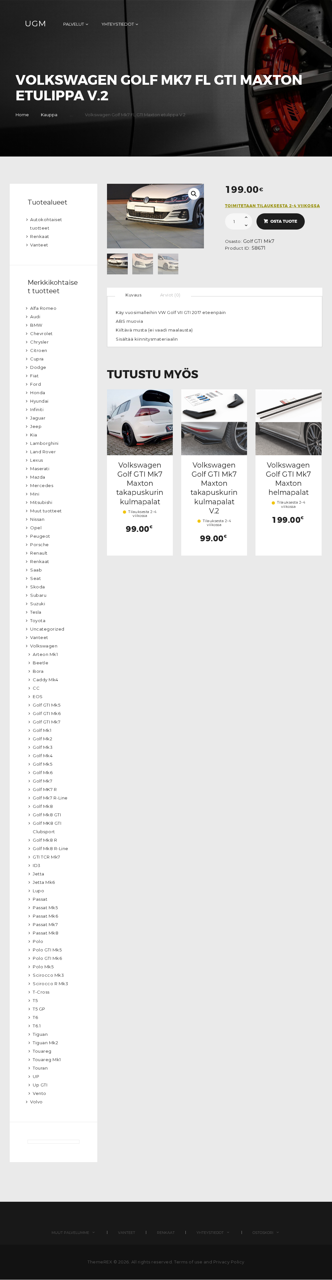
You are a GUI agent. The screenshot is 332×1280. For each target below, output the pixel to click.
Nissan (37, 519)
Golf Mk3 (43, 747)
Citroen (38, 350)
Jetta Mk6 (44, 882)
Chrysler (39, 342)
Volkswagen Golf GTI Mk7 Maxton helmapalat (288, 479)
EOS (38, 696)
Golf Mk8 (43, 806)
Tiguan (40, 1034)
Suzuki (37, 603)
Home (22, 114)
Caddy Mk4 (45, 679)
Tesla (36, 612)
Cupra (37, 358)
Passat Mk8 (45, 932)
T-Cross (41, 992)
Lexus (36, 460)
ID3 (37, 865)
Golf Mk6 (43, 772)
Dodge (38, 367)
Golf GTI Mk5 (46, 705)
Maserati (39, 468)
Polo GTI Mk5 (47, 949)
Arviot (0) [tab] (170, 294)
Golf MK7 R (45, 789)
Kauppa (49, 114)
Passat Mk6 (45, 916)
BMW (36, 325)
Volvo (36, 1101)
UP (36, 1076)
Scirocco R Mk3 (50, 983)
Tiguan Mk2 (45, 1042)
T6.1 (37, 1025)
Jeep (36, 426)
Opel (36, 527)
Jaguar (37, 417)
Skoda (37, 586)
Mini (34, 493)
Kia (33, 434)
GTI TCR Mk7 (46, 857)
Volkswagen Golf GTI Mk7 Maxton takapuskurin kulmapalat (139, 483)
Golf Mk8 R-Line (50, 848)
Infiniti (36, 409)
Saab (36, 569)
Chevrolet (41, 333)
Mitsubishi (41, 502)
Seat (35, 578)
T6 (35, 1017)
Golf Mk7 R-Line (50, 797)
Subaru (38, 595)
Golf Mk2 (42, 738)
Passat (40, 899)
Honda (37, 392)
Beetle (40, 662)
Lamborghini (44, 443)
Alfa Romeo (43, 308)
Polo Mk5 (43, 966)
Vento (39, 1093)
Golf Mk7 (42, 781)
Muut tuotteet (46, 510)
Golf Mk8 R (45, 840)
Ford (35, 384)
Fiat (34, 375)
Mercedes (41, 485)
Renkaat (39, 236)
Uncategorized (47, 629)
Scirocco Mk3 (48, 975)
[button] (194, 194)
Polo (38, 941)
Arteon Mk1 (45, 654)
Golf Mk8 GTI (47, 814)
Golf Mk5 (42, 764)
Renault (39, 553)
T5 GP (39, 1008)
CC (36, 688)
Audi (35, 316)
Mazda (37, 477)
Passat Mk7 (45, 924)
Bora (38, 671)
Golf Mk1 (42, 730)
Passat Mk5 (45, 907)
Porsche (39, 544)
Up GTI (40, 1084)
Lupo (38, 890)
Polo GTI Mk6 (47, 958)
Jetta (38, 873)
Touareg (42, 1051)
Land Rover (43, 451)
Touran (40, 1068)
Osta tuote (283, 221)
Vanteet (39, 244)
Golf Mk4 (43, 755)
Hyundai (39, 401)
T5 (35, 1000)
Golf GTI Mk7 (258, 241)
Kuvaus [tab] (133, 294)
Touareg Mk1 (47, 1059)
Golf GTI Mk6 (47, 713)
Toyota (37, 620)
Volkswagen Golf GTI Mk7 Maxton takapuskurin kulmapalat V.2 (214, 488)
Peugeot (40, 536)
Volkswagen (43, 645)
